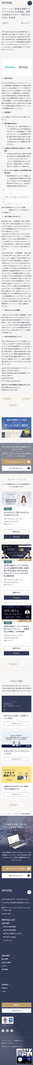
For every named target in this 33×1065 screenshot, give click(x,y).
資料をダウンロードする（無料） (15, 869)
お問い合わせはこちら (16, 876)
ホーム (3, 814)
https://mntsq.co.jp (13, 381)
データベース (7, 940)
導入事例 (5, 959)
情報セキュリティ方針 (7, 1043)
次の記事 (26, 398)
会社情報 (5, 969)
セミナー (4, 966)
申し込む (17, 537)
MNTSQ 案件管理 (9, 927)
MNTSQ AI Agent (9, 937)
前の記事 (7, 398)
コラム (4, 991)
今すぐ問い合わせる (15, 468)
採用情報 (5, 984)
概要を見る (16, 532)
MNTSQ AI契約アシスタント (12, 933)
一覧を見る (12, 405)
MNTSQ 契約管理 (9, 930)
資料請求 (16, 1005)
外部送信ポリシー (18, 1040)
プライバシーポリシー (7, 1040)
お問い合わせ (16, 1011)
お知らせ (9, 814)
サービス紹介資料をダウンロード (15, 462)
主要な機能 (5, 923)
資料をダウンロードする (10, 390)
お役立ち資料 (6, 962)
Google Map (6, 914)
